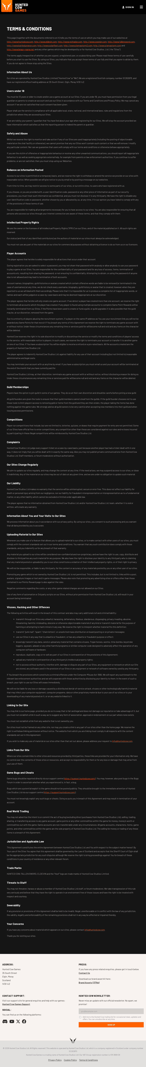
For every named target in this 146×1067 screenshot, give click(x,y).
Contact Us (84, 973)
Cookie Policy (70, 1060)
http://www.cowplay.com (95, 41)
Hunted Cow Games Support (16, 1004)
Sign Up (111, 1024)
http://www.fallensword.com (121, 41)
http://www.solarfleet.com (50, 45)
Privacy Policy (55, 1060)
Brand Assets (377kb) (89, 982)
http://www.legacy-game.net (20, 49)
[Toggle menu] (141, 7)
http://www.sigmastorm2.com (78, 45)
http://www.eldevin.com (45, 41)
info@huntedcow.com (122, 741)
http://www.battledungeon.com (21, 45)
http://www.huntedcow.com (20, 41)
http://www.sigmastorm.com (107, 45)
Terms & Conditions (88, 1060)
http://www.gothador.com (70, 41)
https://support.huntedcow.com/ (79, 778)
